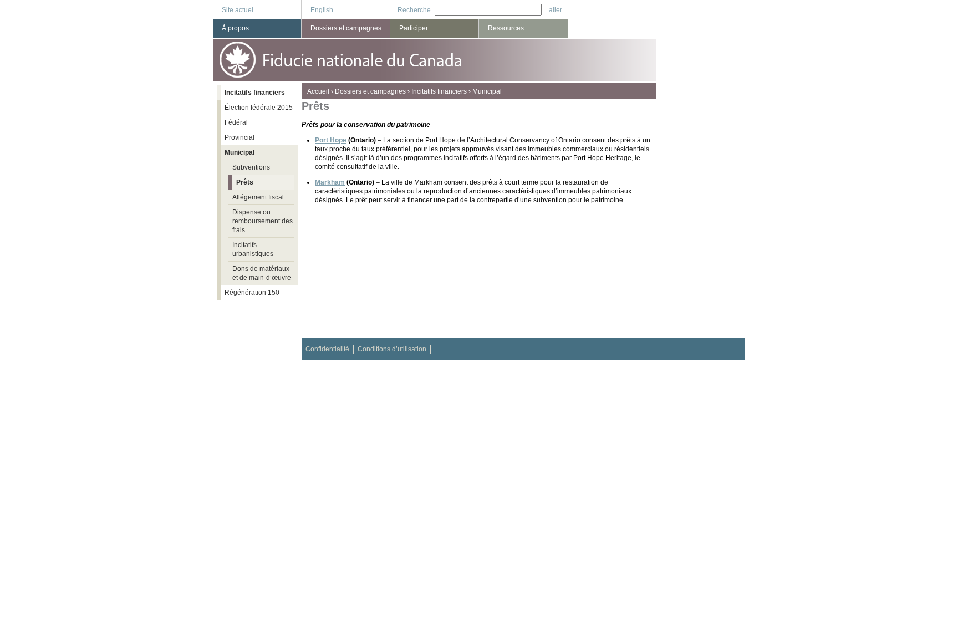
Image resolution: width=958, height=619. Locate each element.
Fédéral (236, 122)
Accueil (318, 91)
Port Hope (330, 140)
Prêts (244, 182)
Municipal (487, 91)
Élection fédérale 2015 (259, 107)
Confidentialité (327, 349)
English (321, 10)
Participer (413, 28)
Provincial (239, 137)
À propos (235, 28)
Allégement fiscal (258, 197)
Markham (330, 182)
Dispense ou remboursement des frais (262, 221)
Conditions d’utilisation (392, 349)
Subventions (251, 167)
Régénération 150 (252, 292)
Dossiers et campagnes (370, 91)
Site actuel (237, 10)
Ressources (506, 28)
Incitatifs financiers (439, 91)
